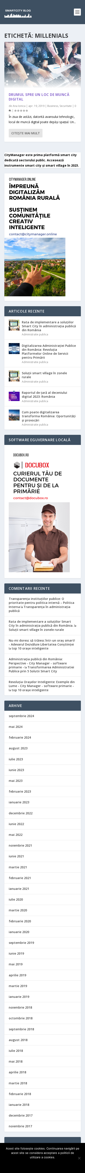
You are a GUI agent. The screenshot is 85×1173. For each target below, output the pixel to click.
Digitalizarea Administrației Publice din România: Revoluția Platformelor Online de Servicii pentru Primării (49, 352)
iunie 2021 (16, 856)
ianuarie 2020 (19, 932)
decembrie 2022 (20, 813)
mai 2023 (15, 781)
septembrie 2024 (21, 716)
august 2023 (18, 748)
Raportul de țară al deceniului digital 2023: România (44, 394)
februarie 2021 (20, 878)
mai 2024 (15, 727)
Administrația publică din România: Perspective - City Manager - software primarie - (38, 663)
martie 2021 (18, 867)
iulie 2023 (16, 759)
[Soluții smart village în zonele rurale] (14, 376)
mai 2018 (15, 1061)
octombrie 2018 (20, 1018)
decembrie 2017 (20, 1115)
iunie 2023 (16, 770)
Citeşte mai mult (25, 133)
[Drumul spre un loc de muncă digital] (42, 65)
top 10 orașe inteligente (30, 648)
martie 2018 (18, 1083)
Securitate (66, 106)
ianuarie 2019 (19, 997)
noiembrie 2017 (20, 1126)
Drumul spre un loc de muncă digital (39, 97)
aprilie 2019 (17, 975)
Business (52, 106)
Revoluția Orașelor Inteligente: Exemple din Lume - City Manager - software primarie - (42, 684)
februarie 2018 (20, 1094)
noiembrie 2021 (20, 845)
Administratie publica (35, 334)
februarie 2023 (20, 791)
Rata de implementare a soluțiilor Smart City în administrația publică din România (49, 326)
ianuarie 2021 (19, 889)
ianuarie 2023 (19, 802)
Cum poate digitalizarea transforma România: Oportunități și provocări (49, 416)
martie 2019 (18, 986)
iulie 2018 (16, 1051)
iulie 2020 (16, 899)
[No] (79, 1158)
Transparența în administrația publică (39, 609)
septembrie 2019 (21, 943)
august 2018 (18, 1040)
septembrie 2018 (21, 1029)
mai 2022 (15, 835)
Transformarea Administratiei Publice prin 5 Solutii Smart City (41, 669)
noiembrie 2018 (20, 1007)
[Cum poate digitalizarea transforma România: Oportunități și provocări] (14, 415)
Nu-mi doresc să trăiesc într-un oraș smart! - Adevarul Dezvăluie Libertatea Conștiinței (42, 642)
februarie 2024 (20, 737)
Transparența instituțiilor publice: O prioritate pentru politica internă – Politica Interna (41, 603)
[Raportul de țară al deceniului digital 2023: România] (14, 395)
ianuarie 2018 (19, 1105)
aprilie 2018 (17, 1072)
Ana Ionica (19, 106)
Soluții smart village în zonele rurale (44, 375)
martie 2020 (18, 910)
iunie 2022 (16, 824)
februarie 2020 (20, 921)
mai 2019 (15, 964)
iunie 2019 (16, 953)
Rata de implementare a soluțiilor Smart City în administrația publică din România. (41, 623)
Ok (43, 1164)
